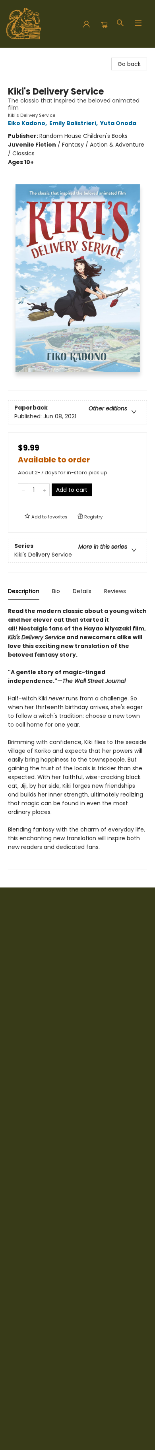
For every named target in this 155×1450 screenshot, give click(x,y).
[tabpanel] (77, 738)
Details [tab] (82, 591)
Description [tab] (23, 591)
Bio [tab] (56, 591)
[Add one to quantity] (44, 489)
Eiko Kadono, (28, 123)
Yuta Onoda (118, 123)
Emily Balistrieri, (74, 123)
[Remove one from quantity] (23, 489)
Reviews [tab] (115, 591)
